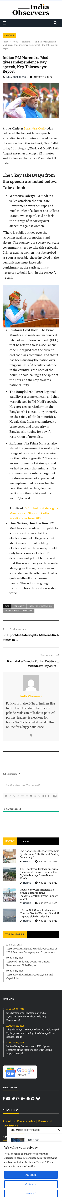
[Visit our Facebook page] (4, 1098)
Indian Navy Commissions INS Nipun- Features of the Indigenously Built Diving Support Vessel (39, 894)
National (9, 35)
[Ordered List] (22, 796)
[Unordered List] (26, 796)
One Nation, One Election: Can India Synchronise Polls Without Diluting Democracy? (39, 854)
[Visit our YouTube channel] (8, 1098)
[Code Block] (35, 796)
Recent (9, 841)
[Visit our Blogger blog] (28, 1098)
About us (9, 1121)
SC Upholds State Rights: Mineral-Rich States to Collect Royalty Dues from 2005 (34, 513)
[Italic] (10, 796)
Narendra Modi (34, 128)
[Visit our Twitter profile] (13, 1098)
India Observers (16, 77)
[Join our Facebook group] (38, 1098)
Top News (33, 1140)
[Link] (39, 796)
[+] (47, 796)
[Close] (58, 1130)
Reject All (31, 1193)
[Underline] (14, 796)
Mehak (27, 861)
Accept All (31, 1174)
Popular (24, 841)
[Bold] (6, 796)
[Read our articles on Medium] (23, 1098)
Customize (31, 1184)
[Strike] (18, 796)
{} (43, 796)
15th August (18, 606)
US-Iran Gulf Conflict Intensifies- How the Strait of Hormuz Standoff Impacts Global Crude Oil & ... (39, 913)
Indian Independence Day (40, 606)
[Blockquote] (31, 796)
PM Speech (27, 611)
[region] (31, 1171)
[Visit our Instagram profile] (17, 1098)
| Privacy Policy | (26, 1121)
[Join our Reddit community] (32, 1098)
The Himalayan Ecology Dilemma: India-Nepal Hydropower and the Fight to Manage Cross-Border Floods (39, 873)
